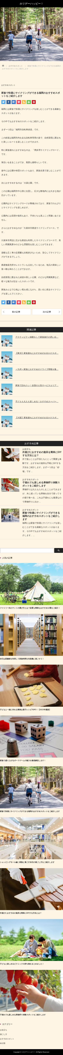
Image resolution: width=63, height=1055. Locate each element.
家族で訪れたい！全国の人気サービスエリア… (36, 385)
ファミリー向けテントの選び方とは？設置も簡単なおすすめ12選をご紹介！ (30, 608)
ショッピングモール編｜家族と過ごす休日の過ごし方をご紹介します (27, 862)
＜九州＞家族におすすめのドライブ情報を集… (36, 369)
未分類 (2, 1043)
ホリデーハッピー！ (28, 1052)
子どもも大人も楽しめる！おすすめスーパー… (36, 401)
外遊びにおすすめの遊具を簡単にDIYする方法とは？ (21, 913)
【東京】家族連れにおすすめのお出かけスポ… (36, 353)
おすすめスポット (8, 85)
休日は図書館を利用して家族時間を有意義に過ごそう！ (22, 659)
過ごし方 (3, 1034)
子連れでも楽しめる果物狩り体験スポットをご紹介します (23, 1015)
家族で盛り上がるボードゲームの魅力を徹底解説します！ (23, 760)
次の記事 (47, 312)
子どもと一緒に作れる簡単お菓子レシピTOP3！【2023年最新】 (25, 710)
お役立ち (26, 449)
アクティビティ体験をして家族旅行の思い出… (36, 337)
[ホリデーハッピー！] (31, 3)
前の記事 (16, 312)
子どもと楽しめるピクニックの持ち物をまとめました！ (22, 964)
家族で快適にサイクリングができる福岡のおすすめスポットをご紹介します (41, 515)
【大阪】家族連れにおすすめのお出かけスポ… (36, 417)
